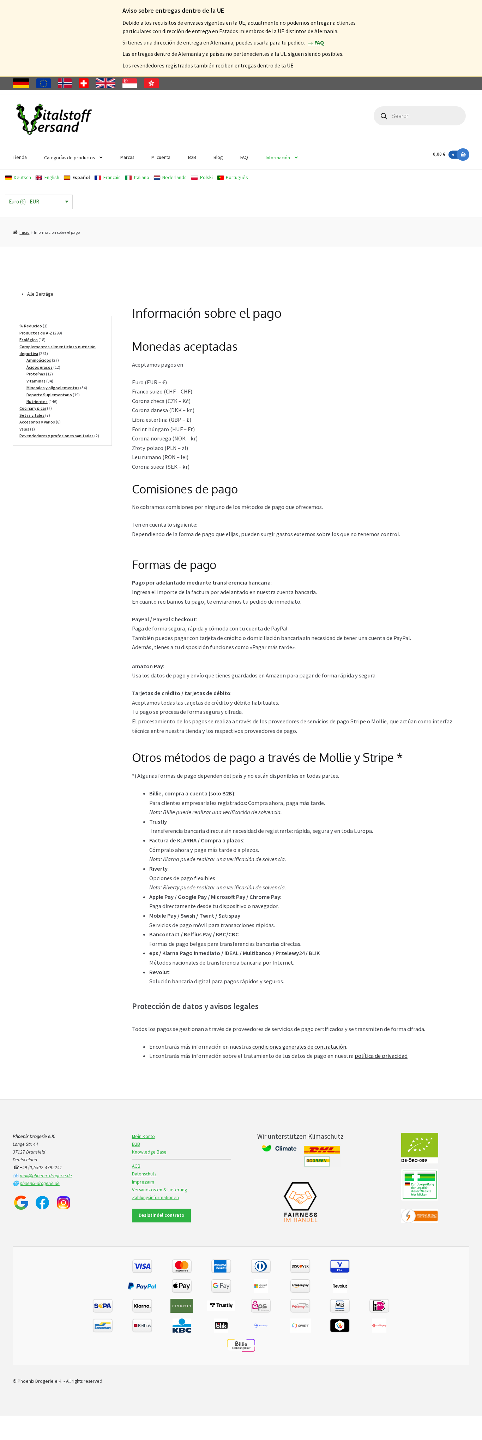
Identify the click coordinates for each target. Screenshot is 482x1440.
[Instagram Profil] (63, 1202)
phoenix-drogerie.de (40, 1183)
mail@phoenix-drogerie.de (46, 1176)
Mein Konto (143, 1136)
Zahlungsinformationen (155, 1198)
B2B (192, 157)
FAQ (244, 157)
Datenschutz (144, 1174)
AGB (136, 1166)
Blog (218, 157)
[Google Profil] (21, 1202)
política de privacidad (381, 1055)
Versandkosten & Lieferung (159, 1190)
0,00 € (443, 154)
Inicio (24, 232)
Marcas (127, 157)
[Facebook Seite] (42, 1202)
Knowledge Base (149, 1152)
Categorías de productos (69, 158)
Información (278, 158)
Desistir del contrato (161, 1215)
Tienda (20, 157)
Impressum (143, 1182)
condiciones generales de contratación (298, 1046)
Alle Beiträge (40, 294)
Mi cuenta (160, 157)
